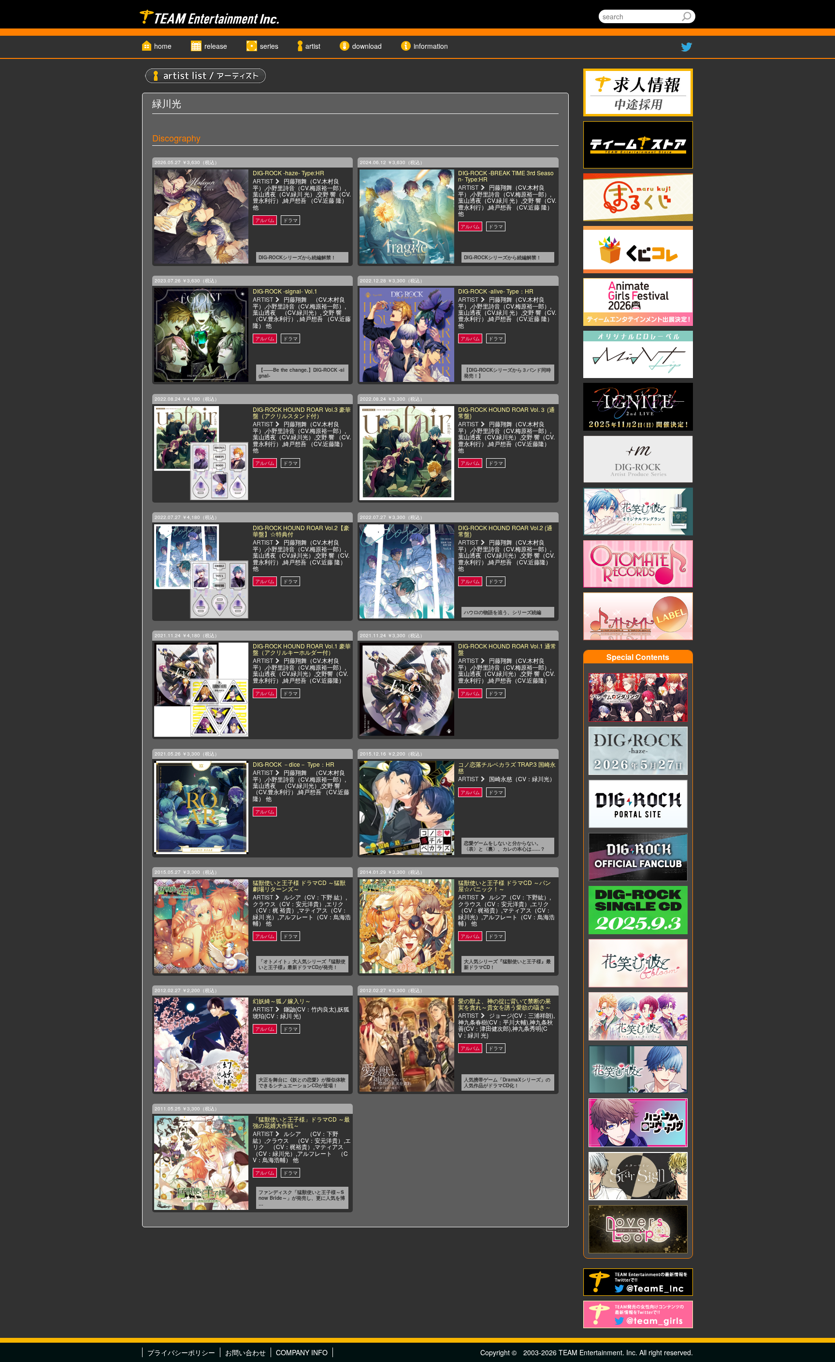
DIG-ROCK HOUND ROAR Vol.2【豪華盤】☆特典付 (301, 530)
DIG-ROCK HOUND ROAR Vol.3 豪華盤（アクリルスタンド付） (302, 412)
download (367, 46)
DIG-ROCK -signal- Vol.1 (285, 291)
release (215, 46)
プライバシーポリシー (181, 1352)
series (269, 46)
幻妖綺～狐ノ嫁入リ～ (282, 1001)
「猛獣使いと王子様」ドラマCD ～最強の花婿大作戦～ (301, 1122)
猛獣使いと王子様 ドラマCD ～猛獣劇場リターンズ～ (299, 885)
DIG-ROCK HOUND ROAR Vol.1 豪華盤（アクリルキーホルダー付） (302, 649)
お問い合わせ (245, 1352)
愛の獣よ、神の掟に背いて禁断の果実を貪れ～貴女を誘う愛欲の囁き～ (504, 1004)
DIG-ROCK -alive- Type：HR (495, 291)
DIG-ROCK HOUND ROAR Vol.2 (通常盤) (505, 530)
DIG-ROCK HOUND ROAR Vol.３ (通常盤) (506, 412)
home (163, 46)
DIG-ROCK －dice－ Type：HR (293, 764)
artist (312, 46)
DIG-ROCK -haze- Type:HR (288, 172)
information (431, 46)
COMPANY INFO (302, 1352)
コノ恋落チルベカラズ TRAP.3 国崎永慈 (507, 767)
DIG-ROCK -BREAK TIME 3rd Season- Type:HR (506, 175)
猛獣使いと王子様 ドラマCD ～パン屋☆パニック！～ (504, 885)
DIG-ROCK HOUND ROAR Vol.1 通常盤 (507, 649)
